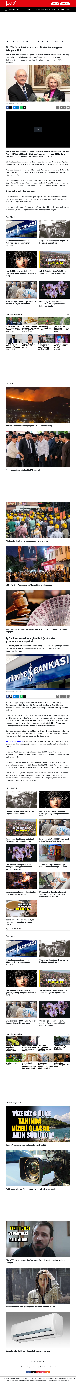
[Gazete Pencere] (11, 3)
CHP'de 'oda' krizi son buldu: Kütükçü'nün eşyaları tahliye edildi (44, 42)
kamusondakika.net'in (15, 741)
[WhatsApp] (21, 107)
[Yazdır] (57, 107)
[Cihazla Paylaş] (24, 107)
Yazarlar (61, 10)
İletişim (35, 1367)
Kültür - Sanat (50, 10)
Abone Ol (55, 3)
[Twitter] (10, 107)
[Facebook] (7, 107)
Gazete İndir (64, 3)
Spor (35, 10)
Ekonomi (19, 10)
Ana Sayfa (11, 42)
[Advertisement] (38, 365)
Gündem (12, 10)
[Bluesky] (14, 107)
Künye (29, 1367)
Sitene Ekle (53, 1367)
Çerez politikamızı (20, 1380)
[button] (61, 107)
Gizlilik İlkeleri (44, 1367)
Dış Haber (27, 10)
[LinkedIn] (17, 107)
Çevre (68, 10)
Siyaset (41, 10)
